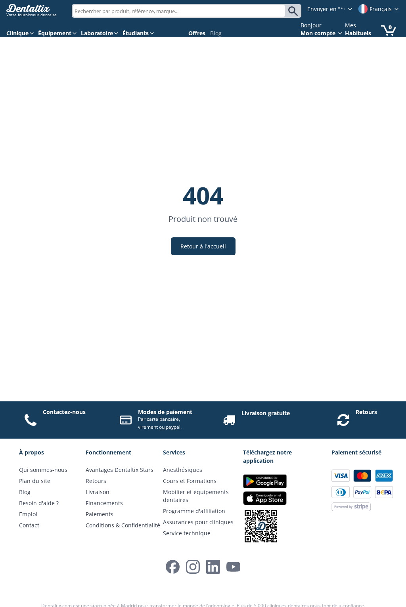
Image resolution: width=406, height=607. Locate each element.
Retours (366, 412)
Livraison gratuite (265, 413)
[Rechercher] (294, 11)
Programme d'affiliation (194, 511)
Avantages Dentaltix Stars (119, 469)
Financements (104, 503)
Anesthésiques (182, 469)
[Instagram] (193, 567)
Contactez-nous (64, 412)
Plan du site (34, 481)
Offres (196, 33)
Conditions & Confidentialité (123, 525)
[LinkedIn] (213, 567)
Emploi (28, 514)
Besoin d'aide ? (39, 503)
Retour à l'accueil (203, 246)
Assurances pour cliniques (198, 522)
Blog (216, 33)
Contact (29, 525)
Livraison (97, 492)
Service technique (187, 533)
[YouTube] (233, 567)
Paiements (99, 514)
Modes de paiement (165, 412)
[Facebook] (173, 567)
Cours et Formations (189, 481)
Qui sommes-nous (43, 469)
